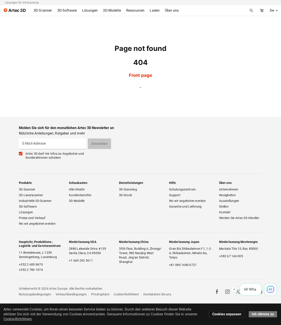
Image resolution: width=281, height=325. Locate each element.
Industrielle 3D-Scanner (35, 201)
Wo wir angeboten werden (37, 223)
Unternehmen (228, 189)
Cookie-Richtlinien (126, 294)
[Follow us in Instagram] (227, 291)
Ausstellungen (229, 201)
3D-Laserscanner (31, 195)
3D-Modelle (77, 201)
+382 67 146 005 (231, 256)
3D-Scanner (27, 189)
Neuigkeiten (227, 195)
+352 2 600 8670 (31, 264)
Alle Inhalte (77, 189)
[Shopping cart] (262, 10)
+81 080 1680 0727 (182, 265)
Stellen (224, 206)
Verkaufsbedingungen (71, 294)
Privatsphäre (100, 294)
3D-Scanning (128, 189)
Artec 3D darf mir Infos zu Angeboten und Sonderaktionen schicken (54, 155)
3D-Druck (125, 195)
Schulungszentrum (182, 189)
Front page (140, 75)
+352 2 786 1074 (31, 269)
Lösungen (26, 212)
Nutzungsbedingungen (35, 294)
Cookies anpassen (226, 314)
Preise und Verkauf (32, 218)
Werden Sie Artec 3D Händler (239, 218)
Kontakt (225, 212)
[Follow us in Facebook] (217, 291)
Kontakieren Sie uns (157, 294)
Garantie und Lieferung (185, 206)
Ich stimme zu (263, 314)
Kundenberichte (80, 195)
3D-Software (28, 206)
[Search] (251, 10)
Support (174, 195)
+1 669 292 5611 (81, 260)
